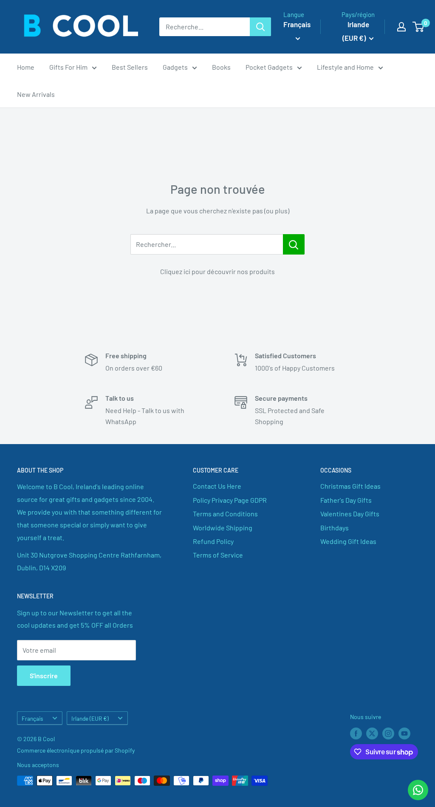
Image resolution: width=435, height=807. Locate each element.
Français (32, 718)
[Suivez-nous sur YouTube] (404, 733)
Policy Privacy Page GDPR (230, 500)
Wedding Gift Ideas (348, 541)
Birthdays (334, 528)
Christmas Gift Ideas (350, 486)
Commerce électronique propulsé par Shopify (76, 750)
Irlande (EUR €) (90, 718)
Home (25, 67)
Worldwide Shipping (222, 528)
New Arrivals (36, 94)
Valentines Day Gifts (349, 514)
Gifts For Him (68, 67)
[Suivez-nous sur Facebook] (356, 733)
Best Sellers (130, 67)
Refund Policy (213, 541)
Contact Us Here (217, 486)
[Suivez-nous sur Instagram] (388, 733)
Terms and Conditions (225, 514)
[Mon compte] (401, 26)
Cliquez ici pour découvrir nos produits (217, 271)
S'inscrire (44, 675)
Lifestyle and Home (345, 67)
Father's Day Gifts (346, 500)
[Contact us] (418, 790)
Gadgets (175, 67)
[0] (418, 27)
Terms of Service (218, 555)
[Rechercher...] (294, 244)
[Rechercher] (260, 26)
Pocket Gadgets (269, 67)
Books (221, 67)
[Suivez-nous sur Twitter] (372, 733)
